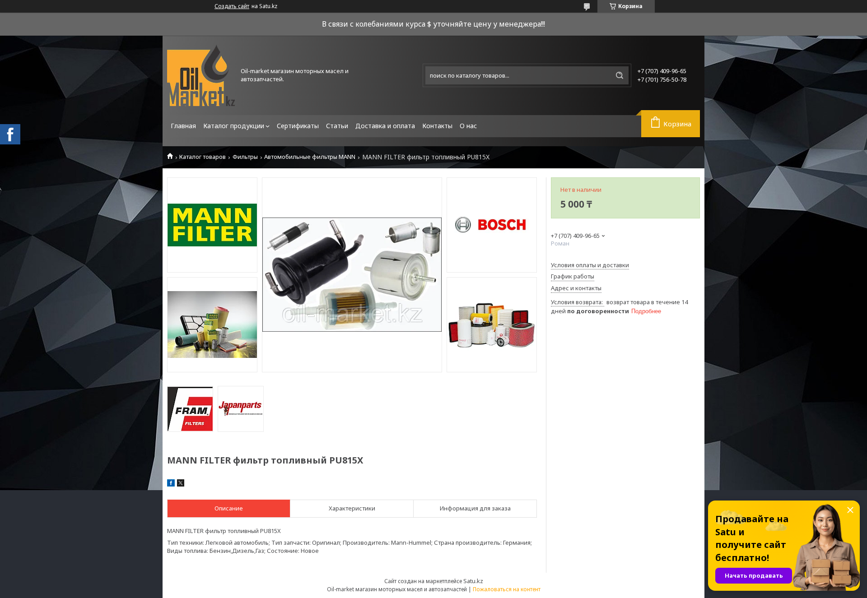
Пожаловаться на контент (507, 589)
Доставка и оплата (385, 125)
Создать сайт (231, 6)
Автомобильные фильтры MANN (309, 157)
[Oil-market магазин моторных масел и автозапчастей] (201, 75)
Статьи (337, 125)
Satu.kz (473, 581)
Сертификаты (298, 125)
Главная (183, 125)
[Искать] (620, 75)
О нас (468, 125)
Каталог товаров (202, 157)
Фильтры (245, 157)
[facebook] (171, 484)
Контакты (437, 125)
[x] (180, 484)
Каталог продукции (233, 125)
